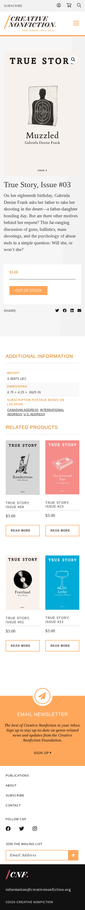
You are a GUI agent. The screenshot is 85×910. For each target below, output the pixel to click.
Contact (13, 805)
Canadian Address (22, 410)
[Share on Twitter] (57, 311)
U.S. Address (34, 414)
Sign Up (42, 753)
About (11, 785)
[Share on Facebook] (65, 311)
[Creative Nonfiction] (42, 23)
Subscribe (13, 6)
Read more (20, 530)
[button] (73, 59)
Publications (17, 775)
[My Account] (59, 6)
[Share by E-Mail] (79, 311)
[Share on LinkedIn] (72, 311)
